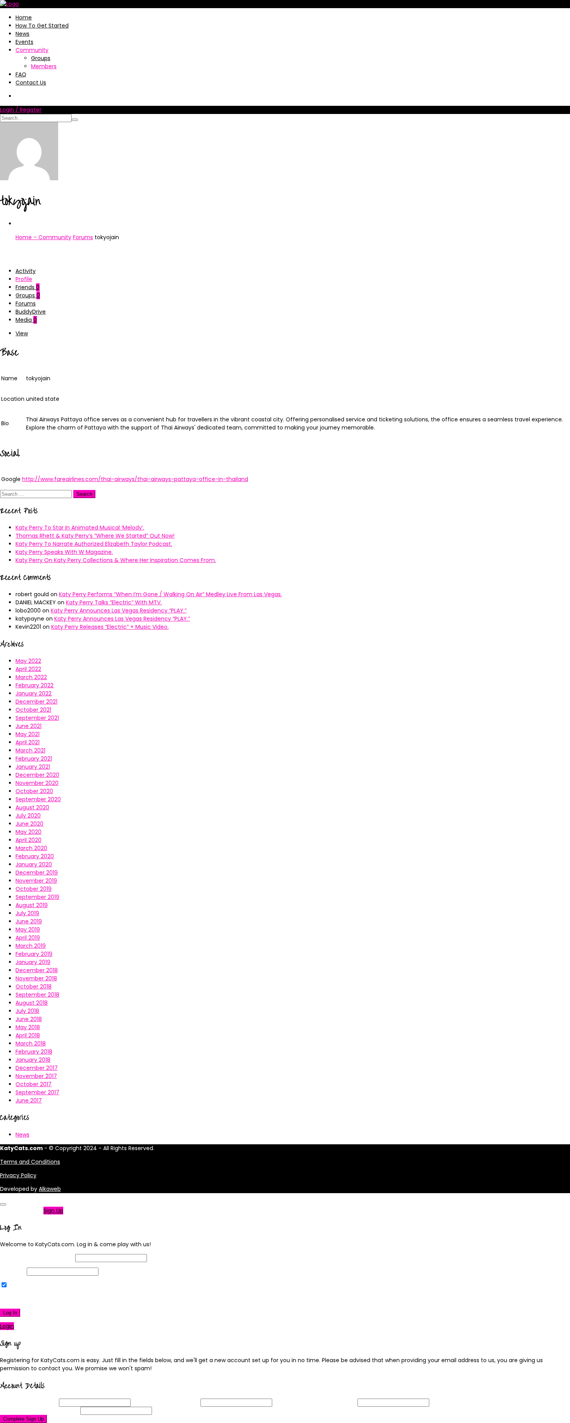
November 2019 (36, 881)
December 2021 (36, 701)
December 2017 (37, 1068)
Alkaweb (50, 1189)
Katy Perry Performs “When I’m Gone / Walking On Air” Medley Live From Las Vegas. (170, 594)
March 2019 (31, 946)
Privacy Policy (18, 1175)
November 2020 (37, 783)
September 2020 (38, 799)
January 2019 (33, 962)
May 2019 (28, 929)
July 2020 (28, 815)
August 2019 (32, 905)
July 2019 (27, 913)
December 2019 (37, 872)
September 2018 (37, 995)
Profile (24, 279)
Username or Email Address (37, 1258)
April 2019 (28, 938)
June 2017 (29, 1100)
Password (12, 1271)
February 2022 (35, 685)
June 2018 (29, 1019)
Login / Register (20, 110)
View (22, 333)
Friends (28, 287)
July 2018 (27, 1011)
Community (32, 50)
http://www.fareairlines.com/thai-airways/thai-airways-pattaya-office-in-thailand (135, 479)
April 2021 (28, 742)
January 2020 (34, 864)
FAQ (21, 74)
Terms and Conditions (30, 1162)
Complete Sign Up (23, 1419)
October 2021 (33, 710)
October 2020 (34, 791)
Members (44, 66)
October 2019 (34, 889)
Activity (26, 271)
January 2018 (33, 1060)
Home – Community (43, 237)
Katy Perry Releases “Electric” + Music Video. (110, 627)
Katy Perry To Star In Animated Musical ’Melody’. (80, 527)
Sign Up (53, 1210)
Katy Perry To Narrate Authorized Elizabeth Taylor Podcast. (94, 544)
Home (24, 17)
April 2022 (28, 669)
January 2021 (33, 767)
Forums (83, 237)
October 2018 (34, 986)
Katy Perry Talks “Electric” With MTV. (114, 602)
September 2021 (37, 718)
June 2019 (29, 921)
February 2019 (34, 954)
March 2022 (31, 677)
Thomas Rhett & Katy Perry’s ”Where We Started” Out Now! (95, 536)
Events (24, 42)
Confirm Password (39, 1410)
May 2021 (28, 734)
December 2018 (37, 970)
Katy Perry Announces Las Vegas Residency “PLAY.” (119, 610)
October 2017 (34, 1084)
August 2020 (32, 807)
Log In (10, 1313)
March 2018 (31, 1043)
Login (7, 1326)
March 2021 (30, 750)
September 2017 (37, 1092)
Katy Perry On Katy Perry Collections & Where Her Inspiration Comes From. (116, 560)
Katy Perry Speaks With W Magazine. (64, 552)
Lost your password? (30, 1299)
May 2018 (28, 1027)
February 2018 (34, 1052)
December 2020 (37, 775)
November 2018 (36, 978)
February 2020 (35, 856)
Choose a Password (315, 1402)
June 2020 (29, 824)
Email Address (165, 1402)
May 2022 (28, 661)
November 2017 (36, 1076)
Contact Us (31, 82)
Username (28, 1402)
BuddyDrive (31, 312)
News (22, 34)
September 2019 (37, 897)
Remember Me (29, 1285)
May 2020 (28, 832)
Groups (40, 58)
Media (26, 320)
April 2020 (28, 840)
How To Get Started (42, 25)
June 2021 (28, 726)
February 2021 (34, 758)
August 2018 (32, 1003)
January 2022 (34, 693)
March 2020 (31, 848)
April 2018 (28, 1035)
